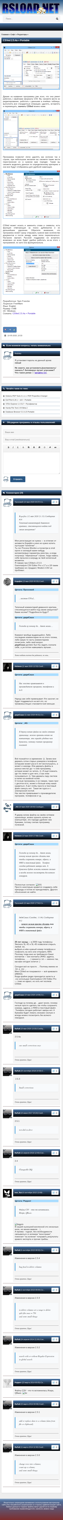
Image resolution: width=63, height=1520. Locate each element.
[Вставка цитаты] (55, 447)
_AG (16, 807)
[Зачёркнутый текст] (23, 447)
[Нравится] (14, 330)
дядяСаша (19, 715)
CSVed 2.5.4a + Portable (24, 313)
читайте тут (41, 372)
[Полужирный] (8, 447)
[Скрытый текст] (50, 447)
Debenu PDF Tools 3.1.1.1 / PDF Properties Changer (26, 396)
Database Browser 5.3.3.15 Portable (20, 412)
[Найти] (57, 19)
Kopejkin (18, 581)
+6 (10, 330)
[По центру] (34, 447)
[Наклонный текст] (13, 447)
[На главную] (31, 7)
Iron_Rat (18, 1193)
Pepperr (18, 1383)
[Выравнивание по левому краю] (28, 447)
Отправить (17, 479)
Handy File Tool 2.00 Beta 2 (17, 408)
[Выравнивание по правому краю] (39, 447)
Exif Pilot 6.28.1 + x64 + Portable (18, 400)
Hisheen (18, 666)
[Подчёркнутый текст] (18, 447)
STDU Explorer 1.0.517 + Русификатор (21, 404)
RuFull (17, 1029)
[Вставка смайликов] (44, 447)
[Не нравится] (5, 330)
